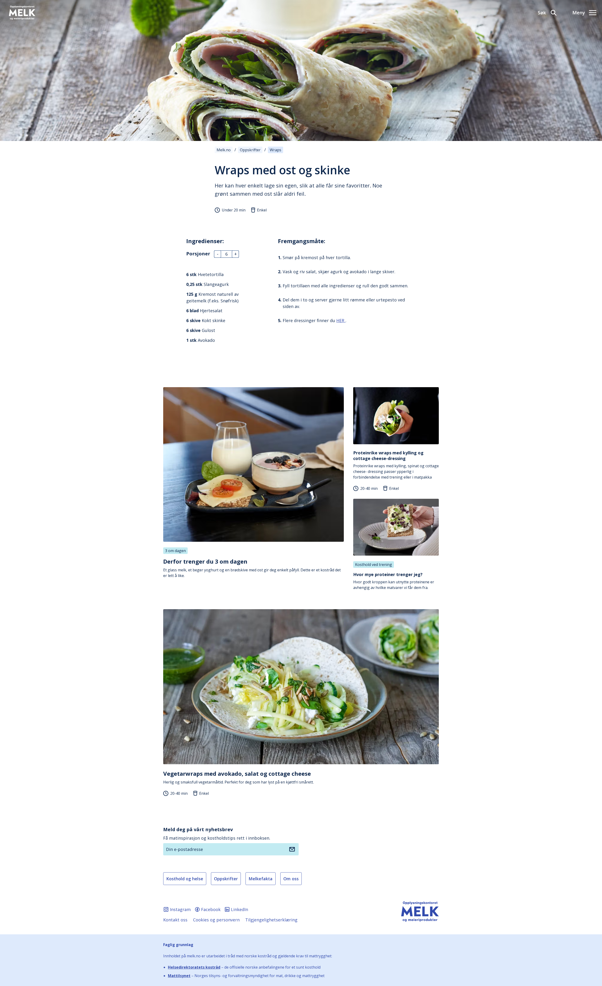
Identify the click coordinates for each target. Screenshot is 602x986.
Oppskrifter (226, 878)
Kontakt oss (175, 920)
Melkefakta (261, 878)
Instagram (180, 909)
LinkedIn (239, 909)
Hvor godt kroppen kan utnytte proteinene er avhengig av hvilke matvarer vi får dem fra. (393, 581)
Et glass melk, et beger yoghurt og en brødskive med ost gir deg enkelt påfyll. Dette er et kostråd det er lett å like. (252, 568)
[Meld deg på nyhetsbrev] (292, 849)
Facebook (211, 909)
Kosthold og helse (184, 878)
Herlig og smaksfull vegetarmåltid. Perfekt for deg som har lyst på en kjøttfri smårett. (238, 777)
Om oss (291, 878)
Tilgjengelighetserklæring (271, 920)
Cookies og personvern (216, 920)
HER (340, 320)
